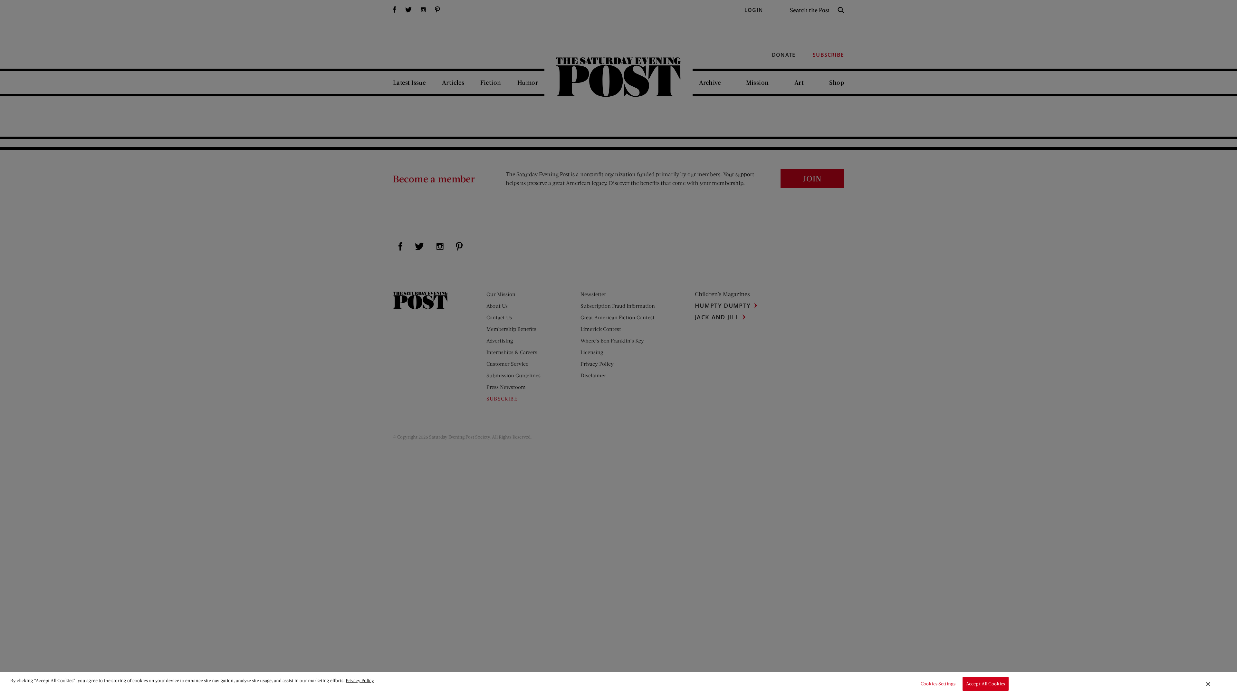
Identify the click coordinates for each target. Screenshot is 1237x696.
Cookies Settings (938, 684)
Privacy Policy (360, 680)
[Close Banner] (1208, 684)
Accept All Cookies (985, 684)
